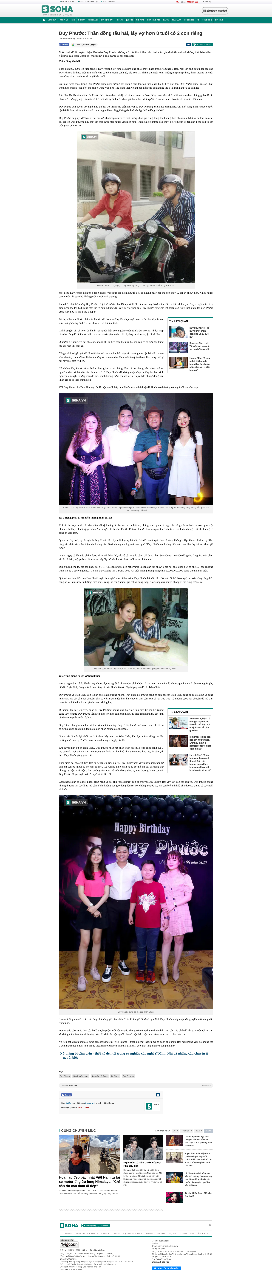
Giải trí (166, 20)
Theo (136, 1085)
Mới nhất (52, 20)
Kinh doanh (93, 20)
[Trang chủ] (57, 10)
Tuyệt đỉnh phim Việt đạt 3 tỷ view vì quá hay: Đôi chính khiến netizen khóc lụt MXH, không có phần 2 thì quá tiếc (198, 1159)
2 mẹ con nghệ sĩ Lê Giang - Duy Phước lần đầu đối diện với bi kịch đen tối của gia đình (200, 724)
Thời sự (81, 20)
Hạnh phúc (63, 20)
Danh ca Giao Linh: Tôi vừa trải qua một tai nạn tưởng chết (200, 346)
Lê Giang (115, 1076)
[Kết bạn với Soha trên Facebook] (149, 1106)
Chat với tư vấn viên (167, 1268)
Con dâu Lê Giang (99, 1076)
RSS (206, 1233)
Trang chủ (68, 1233)
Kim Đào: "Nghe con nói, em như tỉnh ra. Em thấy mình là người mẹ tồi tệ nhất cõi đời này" (200, 742)
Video (192, 1233)
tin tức (68, 1103)
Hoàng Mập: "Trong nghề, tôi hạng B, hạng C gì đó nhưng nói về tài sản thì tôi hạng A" (200, 364)
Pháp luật (176, 20)
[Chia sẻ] (64, 44)
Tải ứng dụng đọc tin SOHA (96, 1225)
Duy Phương (128, 1076)
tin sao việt (90, 1103)
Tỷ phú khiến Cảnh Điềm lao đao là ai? (198, 1194)
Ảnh (199, 1233)
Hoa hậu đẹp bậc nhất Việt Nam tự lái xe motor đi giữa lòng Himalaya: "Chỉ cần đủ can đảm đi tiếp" (89, 1181)
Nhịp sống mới (153, 20)
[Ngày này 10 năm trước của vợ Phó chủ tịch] (143, 1147)
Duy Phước (65, 72)
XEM (208, 1131)
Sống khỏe (189, 20)
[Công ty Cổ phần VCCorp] (98, 1243)
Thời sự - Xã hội (81, 1233)
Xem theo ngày (162, 1131)
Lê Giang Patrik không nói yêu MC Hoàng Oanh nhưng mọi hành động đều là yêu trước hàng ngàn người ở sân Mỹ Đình (198, 1179)
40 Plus (119, 20)
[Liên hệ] (158, 1094)
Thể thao (140, 20)
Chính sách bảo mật (160, 1262)
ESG (73, 20)
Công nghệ (207, 20)
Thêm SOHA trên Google (86, 45)
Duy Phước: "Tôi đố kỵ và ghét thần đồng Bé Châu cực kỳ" (200, 332)
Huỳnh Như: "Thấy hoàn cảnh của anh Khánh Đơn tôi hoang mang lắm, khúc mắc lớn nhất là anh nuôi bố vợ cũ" (200, 762)
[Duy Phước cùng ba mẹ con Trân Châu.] (136, 902)
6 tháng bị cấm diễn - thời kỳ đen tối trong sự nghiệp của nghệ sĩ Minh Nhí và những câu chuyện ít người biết (135, 1055)
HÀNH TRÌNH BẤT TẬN (88, 2)
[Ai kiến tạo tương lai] (214, 11)
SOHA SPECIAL (109, 2)
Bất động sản (107, 20)
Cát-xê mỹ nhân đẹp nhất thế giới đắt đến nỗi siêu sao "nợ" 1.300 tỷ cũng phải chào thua (198, 1141)
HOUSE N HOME (68, 2)
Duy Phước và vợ (81, 1076)
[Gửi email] (188, 44)
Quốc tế (129, 20)
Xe (198, 20)
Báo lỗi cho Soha (204, 45)
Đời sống (219, 20)
